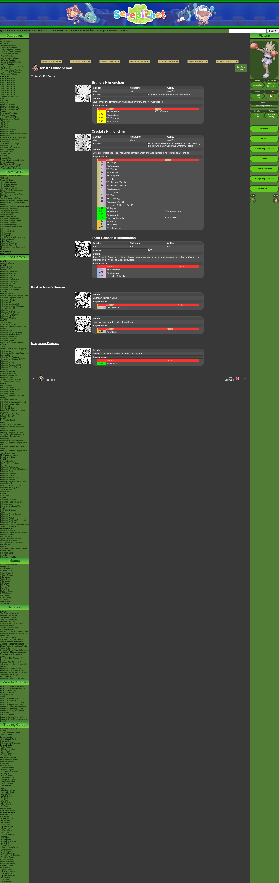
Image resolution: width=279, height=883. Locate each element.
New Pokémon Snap (9, 314)
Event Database (7, 162)
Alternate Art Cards (8, 739)
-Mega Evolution (7, 761)
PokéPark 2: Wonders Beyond (13, 402)
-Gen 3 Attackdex (7, 82)
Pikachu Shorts (15, 682)
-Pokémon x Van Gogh (9, 144)
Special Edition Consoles (10, 539)
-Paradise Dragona (8, 857)
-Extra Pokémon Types (10, 733)
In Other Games (7, 535)
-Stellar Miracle (6, 859)
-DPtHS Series (6, 804)
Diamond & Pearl (7, 420)
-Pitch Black (5, 751)
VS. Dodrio (111, 195)
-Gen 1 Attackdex (7, 78)
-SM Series (5, 798)
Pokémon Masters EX (9, 282)
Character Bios (6, 180)
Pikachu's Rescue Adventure (12, 688)
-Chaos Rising (6, 753)
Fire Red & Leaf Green (9, 463)
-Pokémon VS (6, 874)
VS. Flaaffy (111, 169)
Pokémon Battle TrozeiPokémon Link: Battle (14, 354)
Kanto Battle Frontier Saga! (11, 190)
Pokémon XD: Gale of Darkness (14, 469)
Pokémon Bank (6, 351)
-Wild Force (5, 867)
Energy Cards (6, 737)
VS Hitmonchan (114, 228)
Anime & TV (14, 172)
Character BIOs (6, 569)
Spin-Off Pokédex (7, 105)
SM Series (4, 603)
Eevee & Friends (7, 715)
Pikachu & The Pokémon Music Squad (13, 720)
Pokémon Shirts (7, 152)
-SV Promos (5, 816)
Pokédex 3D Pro (7, 408)
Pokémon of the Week (9, 119)
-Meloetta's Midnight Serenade (13, 652)
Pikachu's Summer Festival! (12, 699)
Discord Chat (5, 158)
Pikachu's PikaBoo (8, 692)
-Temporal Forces (7, 782)
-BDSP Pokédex (7, 64)
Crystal (3, 498)
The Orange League (8, 184)
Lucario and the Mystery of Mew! (14, 632)
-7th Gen (4, 127)
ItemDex (4, 99)
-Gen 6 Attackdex (7, 89)
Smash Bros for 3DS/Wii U (11, 379)
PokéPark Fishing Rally (10, 488)
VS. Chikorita (112, 166)
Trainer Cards (6, 735)
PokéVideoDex (6, 235)
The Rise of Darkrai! (9, 638)
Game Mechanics (7, 115)
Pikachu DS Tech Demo (10, 486)
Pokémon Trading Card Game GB (14, 524)
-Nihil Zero (4, 833)
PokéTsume (5, 253)
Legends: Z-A (6, 269)
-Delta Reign (5, 747)
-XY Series (4, 800)
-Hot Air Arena (6, 849)
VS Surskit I (112, 211)
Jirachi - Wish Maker (9, 628)
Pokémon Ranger (7, 479)
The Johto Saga (7, 186)
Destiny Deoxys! (7, 630)
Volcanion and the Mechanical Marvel (13, 665)
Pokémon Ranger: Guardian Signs (12, 427)
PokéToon (4, 229)
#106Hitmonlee (50, 378)
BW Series (4, 595)
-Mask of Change (7, 863)
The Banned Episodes (9, 213)
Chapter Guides (6, 573)
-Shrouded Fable (7, 778)
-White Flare (5, 765)
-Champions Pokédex (9, 74)
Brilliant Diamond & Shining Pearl (14, 296)
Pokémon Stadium (8, 522)
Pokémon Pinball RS (9, 477)
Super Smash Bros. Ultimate (12, 343)
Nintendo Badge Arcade (10, 381)
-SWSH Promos (7, 819)
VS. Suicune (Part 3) (116, 185)
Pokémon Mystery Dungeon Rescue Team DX (12, 307)
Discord (48, 30)
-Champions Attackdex (10, 97)
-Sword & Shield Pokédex (11, 62)
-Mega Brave (5, 839)
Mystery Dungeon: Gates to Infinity (12, 397)
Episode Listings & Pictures (11, 176)
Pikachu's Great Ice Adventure (13, 707)
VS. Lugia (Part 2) (115, 202)
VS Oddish (111, 332)
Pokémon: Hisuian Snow (10, 225)
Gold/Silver (4, 496)
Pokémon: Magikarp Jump (11, 333)
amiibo (3, 547)
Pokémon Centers (8, 131)
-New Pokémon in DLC (10, 166)
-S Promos (4, 880)
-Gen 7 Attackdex (7, 91)
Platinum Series (6, 591)
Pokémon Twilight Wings (10, 221)
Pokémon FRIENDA (8, 557)
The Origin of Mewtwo (9, 613)
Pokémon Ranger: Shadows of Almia (13, 448)
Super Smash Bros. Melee (11, 506)
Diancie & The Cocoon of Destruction (11, 659)
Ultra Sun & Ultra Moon (10, 324)
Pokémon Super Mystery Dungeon (10, 368)
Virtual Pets (5, 545)
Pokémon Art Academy (10, 357)
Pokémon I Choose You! (10, 668)
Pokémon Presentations (10, 148)
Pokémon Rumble (7, 430)
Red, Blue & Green (8, 510)
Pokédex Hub (61, 30)
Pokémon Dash (6, 471)
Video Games (14, 257)
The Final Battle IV (115, 218)
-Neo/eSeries (5, 808)
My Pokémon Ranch (9, 455)
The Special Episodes (9, 211)
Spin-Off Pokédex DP (9, 107)
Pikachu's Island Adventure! (12, 703)
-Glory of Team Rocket (10, 847)
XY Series (4, 599)
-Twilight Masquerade (9, 780)
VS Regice (111, 208)
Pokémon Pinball (7, 518)
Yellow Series (5, 579)
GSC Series (5, 581)
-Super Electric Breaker (10, 855)
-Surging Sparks (7, 774)
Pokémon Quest (7, 341)
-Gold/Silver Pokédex (9, 48)
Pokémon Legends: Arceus (11, 298)
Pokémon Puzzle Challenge (11, 502)
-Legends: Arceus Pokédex (11, 66)
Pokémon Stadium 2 (8, 500)
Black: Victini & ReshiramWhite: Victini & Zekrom (13, 647)
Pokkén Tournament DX (10, 337)
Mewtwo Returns (7, 621)
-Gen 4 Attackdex (7, 84)
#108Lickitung (229, 378)
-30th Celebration (7, 749)
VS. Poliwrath (112, 111)
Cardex (3, 111)
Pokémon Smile (6, 310)
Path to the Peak (7, 231)
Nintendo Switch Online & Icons (13, 549)
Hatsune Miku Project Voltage (13, 137)
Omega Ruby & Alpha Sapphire (13, 349)
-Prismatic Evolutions (9, 772)
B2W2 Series (5, 597)
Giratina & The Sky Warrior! (12, 640)
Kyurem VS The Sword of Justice (14, 650)
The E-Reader (6, 490)
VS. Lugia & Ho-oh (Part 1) (119, 205)
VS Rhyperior (112, 224)
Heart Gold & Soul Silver (10, 424)
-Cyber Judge (6, 870)
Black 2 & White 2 (8, 388)
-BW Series (5, 802)
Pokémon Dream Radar (10, 390)
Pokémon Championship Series (13, 133)
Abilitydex (4, 103)
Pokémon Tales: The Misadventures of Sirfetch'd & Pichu (12, 247)
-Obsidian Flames (7, 790)
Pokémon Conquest (8, 400)
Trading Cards (14, 725)
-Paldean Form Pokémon (10, 168)
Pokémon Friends (7, 275)
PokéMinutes (5, 233)
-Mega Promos (6, 814)
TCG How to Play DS (9, 414)
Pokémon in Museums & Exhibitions (10, 141)
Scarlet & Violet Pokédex (82, 30)
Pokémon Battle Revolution (11, 441)
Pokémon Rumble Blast (10, 404)
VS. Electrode (112, 118)
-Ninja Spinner (6, 831)
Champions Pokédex (107, 30)
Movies (14, 607)
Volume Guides (6, 575)
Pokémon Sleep (6, 286)
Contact (38, 30)
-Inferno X (4, 837)
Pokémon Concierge (8, 243)
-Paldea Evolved (7, 792)
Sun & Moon (5, 322)
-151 (2, 788)
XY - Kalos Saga (7, 196)
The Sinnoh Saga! (7, 192)
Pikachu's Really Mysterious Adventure (12, 712)
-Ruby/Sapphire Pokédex (10, 50)
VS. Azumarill (113, 188)
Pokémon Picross (7, 371)
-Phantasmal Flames (9, 759)
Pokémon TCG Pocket (9, 290)
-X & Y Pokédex (7, 56)
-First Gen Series (7, 810)
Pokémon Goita (6, 553)
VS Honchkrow (113, 269)
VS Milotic (111, 363)
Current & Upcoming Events (12, 160)
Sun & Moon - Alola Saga (10, 198)
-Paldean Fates (6, 784)
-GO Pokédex (6, 68)
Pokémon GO (6, 277)
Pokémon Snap (6, 516)
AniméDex (4, 178)
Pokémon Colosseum (9, 467)
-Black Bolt (4, 763)
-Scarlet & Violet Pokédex (11, 70)
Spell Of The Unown (8, 619)
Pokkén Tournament (8, 375)
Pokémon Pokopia (8, 273)
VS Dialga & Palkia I (116, 276)
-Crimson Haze (6, 865)
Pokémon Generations (9, 219)
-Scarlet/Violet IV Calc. (10, 117)
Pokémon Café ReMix (9, 279)
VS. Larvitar (112, 192)
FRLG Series (5, 585)
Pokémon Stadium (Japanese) (13, 520)
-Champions (5, 121)
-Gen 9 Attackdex (7, 95)
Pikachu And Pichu (8, 690)
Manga (14, 560)
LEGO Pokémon (7, 150)
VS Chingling (112, 273)
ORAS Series (5, 601)
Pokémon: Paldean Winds (11, 227)
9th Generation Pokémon (10, 164)
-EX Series (4, 806)
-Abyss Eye (5, 829)
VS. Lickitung (113, 198)
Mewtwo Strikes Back (9, 615)
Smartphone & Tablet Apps (11, 543)
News (2, 40)
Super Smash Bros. (8, 526)
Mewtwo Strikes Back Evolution (13, 672)
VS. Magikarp (113, 115)
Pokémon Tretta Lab (9, 392)
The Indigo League (8, 182)
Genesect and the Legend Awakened (11, 655)
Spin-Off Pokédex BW (9, 109)
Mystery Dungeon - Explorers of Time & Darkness (13, 452)
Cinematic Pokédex (8, 113)
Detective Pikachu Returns (11, 288)
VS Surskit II (112, 215)
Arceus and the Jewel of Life (12, 642)
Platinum (4, 422)
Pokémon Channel (8, 473)
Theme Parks (6, 154)
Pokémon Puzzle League (10, 514)
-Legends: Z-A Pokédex (10, 72)
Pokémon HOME (7, 300)
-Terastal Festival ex (9, 853)
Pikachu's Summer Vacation (12, 686)
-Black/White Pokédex (9, 54)
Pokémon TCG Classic (10, 743)
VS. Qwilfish (112, 172)
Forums (28, 30)
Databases (14, 35)
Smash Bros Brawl (8, 457)
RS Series (4, 583)
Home (18, 30)
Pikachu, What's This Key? (11, 717)
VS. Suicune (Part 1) (116, 182)
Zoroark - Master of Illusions (12, 644)
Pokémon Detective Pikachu (12, 679)
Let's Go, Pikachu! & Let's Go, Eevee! (13, 327)
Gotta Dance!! (6, 697)
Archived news (6, 42)
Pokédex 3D (5, 406)
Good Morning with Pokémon (12, 237)
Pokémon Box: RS (8, 475)
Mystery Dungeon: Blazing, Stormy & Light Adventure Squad (14, 434)
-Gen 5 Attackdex (7, 86)
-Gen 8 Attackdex (7, 93)
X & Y (2, 347)
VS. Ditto (110, 179)
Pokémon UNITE (7, 284)
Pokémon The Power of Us (11, 670)
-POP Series (5, 825)
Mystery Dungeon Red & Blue (13, 481)
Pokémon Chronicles (9, 208)
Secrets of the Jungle (9, 674)
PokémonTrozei (6, 484)
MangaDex (4, 567)
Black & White (6, 386)
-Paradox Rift (5, 786)
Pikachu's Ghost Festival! (11, 701)
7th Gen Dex (241, 68)
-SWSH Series (6, 796)
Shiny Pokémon (6, 215)
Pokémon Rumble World (10, 365)
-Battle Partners (6, 851)
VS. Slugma (112, 162)
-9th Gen (4, 123)
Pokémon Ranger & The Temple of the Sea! (13, 635)
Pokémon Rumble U (8, 394)
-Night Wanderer (7, 861)
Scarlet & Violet (6, 267)
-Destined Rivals (7, 768)
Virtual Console (6, 537)
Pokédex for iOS (7, 416)
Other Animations (7, 239)
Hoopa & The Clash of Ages (12, 662)
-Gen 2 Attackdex (7, 80)
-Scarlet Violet (6, 794)
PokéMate (4, 492)
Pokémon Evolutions (9, 223)
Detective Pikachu (8, 339)
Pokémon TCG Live (8, 318)
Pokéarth (124, 30)
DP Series (4, 589)
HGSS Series (5, 593)
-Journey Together (8, 770)
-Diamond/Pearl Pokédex (10, 52)
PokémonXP (5, 135)
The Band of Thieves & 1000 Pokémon (12, 360)
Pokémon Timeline (8, 129)
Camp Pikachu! (6, 694)
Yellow (3, 512)
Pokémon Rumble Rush (10, 335)
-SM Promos (5, 821)
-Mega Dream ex (7, 835)
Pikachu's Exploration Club (11, 705)
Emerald (3, 465)
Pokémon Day (6, 146)
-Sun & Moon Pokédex (9, 58)
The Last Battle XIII (115, 307)
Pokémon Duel (6, 377)
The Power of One (8, 617)
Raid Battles (5, 741)
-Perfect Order (6, 755)
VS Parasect (111, 221)
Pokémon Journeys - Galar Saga (14, 200)
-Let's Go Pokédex (8, 60)
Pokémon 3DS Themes (10, 541)
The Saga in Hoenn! (8, 188)
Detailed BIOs (6, 571)
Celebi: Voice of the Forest (11, 623)
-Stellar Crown (6, 776)
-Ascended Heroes (8, 757)
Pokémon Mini (6, 504)
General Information (8, 565)
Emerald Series (6, 587)
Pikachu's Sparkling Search (11, 709)
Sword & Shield (6, 294)
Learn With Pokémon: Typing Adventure (12, 411)
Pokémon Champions (9, 271)
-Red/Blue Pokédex (8, 46)
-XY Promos (5, 823)
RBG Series (5, 577)
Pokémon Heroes (7, 626)
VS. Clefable (112, 121)
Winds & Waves (7, 263)
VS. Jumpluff (112, 175)
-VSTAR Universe (7, 872)
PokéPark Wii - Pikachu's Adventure (11, 438)
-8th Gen (4, 125)
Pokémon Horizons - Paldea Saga (14, 206)
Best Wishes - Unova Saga (11, 194)
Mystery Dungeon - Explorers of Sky (13, 444)
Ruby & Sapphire (7, 461)
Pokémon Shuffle (7, 363)
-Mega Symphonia (8, 841)
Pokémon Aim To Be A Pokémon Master (14, 203)
